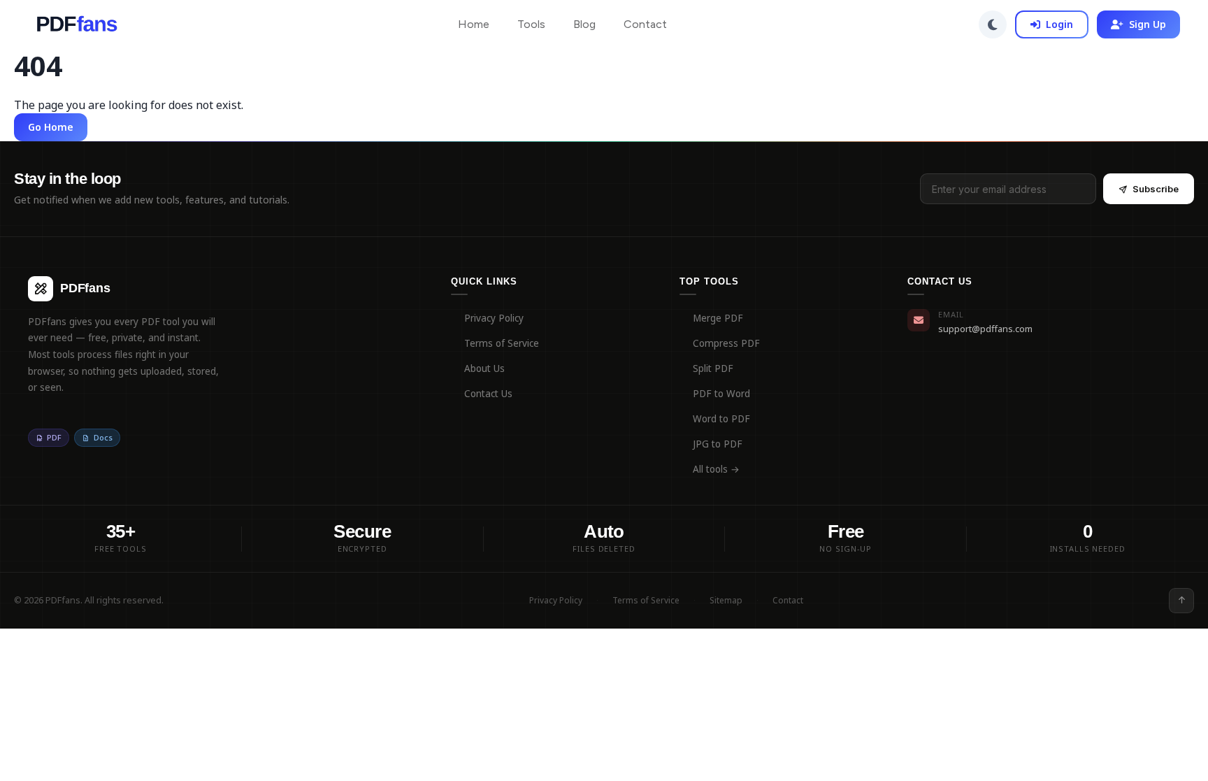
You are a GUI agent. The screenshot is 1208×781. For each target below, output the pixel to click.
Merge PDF (718, 318)
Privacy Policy (494, 318)
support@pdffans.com (985, 328)
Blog (584, 24)
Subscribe (1155, 188)
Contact (645, 24)
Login (1059, 24)
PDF (54, 437)
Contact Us (488, 393)
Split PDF (713, 368)
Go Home (50, 127)
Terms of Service (501, 343)
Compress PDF (726, 343)
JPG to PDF (717, 444)
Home (473, 24)
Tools (531, 24)
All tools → (716, 469)
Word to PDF (721, 419)
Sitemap (726, 600)
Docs (103, 437)
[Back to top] (1181, 600)
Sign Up (1147, 24)
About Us (484, 368)
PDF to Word (721, 393)
